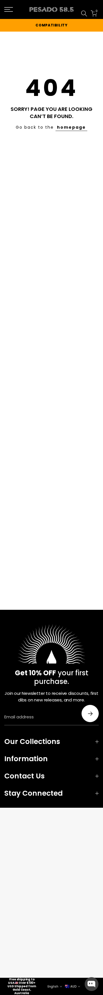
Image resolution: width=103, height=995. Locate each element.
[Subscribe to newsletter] (90, 713)
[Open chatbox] (91, 984)
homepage (71, 127)
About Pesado (91, 6)
